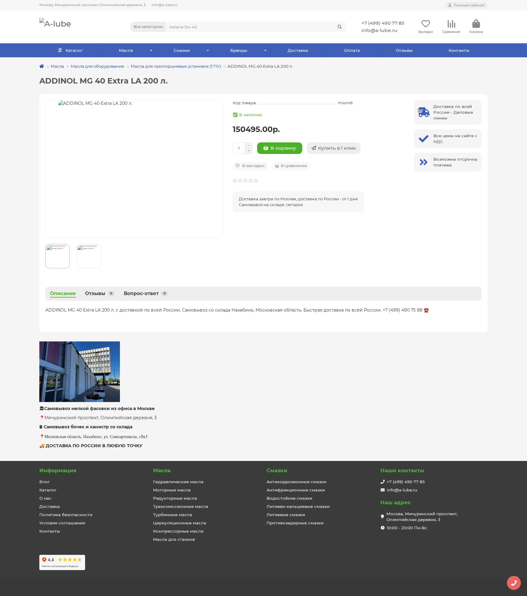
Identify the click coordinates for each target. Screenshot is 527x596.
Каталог (74, 50)
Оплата (352, 50)
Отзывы (404, 50)
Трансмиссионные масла (180, 506)
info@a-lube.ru (164, 5)
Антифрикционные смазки (296, 489)
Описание (63, 293)
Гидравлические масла (178, 481)
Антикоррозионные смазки (296, 481)
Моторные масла (172, 489)
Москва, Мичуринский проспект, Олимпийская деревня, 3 (92, 5)
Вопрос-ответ (145, 293)
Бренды (238, 50)
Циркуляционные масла (179, 522)
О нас (45, 498)
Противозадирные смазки (295, 522)
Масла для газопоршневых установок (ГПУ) (176, 66)
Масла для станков (174, 539)
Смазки (182, 50)
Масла (126, 50)
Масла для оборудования (97, 66)
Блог (44, 481)
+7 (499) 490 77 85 (382, 23)
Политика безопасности (65, 514)
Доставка (298, 50)
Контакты (459, 50)
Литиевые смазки (286, 514)
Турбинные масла (172, 514)
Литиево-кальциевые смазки (298, 506)
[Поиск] (340, 27)
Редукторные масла (175, 498)
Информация (58, 470)
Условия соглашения (62, 522)
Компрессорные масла (178, 531)
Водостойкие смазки (289, 498)
